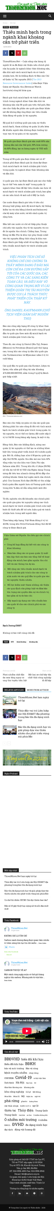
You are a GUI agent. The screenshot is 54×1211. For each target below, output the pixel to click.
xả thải (29, 1115)
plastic (24, 1101)
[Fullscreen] (47, 1041)
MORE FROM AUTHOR (38, 690)
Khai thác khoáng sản (13, 1087)
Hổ (35, 1083)
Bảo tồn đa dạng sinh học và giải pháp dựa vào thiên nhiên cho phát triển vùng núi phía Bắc (34, 731)
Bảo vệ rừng (32, 1068)
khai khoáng (21, 642)
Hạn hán (29, 1083)
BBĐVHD (12, 1058)
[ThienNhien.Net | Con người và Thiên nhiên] (27, 6)
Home (5, 23)
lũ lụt (28, 1092)
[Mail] (27, 1193)
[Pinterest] (18, 53)
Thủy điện (26, 1110)
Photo (12, 947)
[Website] (41, 1193)
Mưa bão (7, 1096)
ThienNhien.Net (19, 928)
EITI (12, 642)
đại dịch (8, 1129)
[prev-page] (4, 743)
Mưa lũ (16, 1096)
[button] (4, 16)
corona (9, 1077)
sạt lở (35, 1105)
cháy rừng (33, 1073)
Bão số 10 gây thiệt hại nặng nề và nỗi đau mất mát (26, 907)
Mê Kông (37, 1092)
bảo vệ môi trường (14, 1068)
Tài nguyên (14, 27)
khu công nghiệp (14, 1091)
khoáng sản (33, 642)
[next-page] (9, 743)
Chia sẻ (9, 955)
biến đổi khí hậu (32, 1059)
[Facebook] (5, 53)
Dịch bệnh (9, 1082)
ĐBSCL (7, 1125)
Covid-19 (23, 1077)
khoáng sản (29, 1087)
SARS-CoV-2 (25, 1106)
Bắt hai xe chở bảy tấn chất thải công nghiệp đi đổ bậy (39, 677)
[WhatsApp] (24, 53)
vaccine (22, 1115)
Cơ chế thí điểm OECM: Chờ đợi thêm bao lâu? (26, 900)
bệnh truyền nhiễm (15, 1072)
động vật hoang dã (25, 1129)
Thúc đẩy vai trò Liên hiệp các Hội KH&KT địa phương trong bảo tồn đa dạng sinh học (34, 715)
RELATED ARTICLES (14, 690)
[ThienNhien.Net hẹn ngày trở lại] (10, 700)
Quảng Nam (33, 1101)
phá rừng (11, 1100)
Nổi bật (13, 23)
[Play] (6, 1041)
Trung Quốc (10, 1114)
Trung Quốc (41, 1110)
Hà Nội (20, 1082)
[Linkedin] (19, 1193)
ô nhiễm (42, 1119)
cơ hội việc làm (40, 1078)
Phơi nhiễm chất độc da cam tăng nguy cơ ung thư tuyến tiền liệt (15, 677)
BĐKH (30, 1063)
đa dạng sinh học (36, 1124)
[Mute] (43, 1041)
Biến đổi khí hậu (13, 1064)
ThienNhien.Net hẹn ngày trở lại (20, 876)
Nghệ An (29, 1096)
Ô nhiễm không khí (40, 1115)
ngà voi (37, 1096)
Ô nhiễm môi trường (20, 1119)
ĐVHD (18, 1124)
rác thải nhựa (11, 1106)
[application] (27, 1031)
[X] (12, 53)
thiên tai (10, 1110)
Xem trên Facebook (11, 952)
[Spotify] (34, 1193)
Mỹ (23, 1096)
